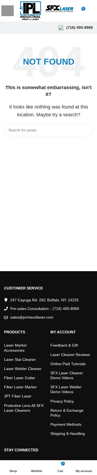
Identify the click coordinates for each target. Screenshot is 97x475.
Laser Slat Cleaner (20, 359)
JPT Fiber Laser (18, 396)
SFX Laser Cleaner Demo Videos (66, 375)
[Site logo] (46, 10)
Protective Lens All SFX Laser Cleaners (24, 408)
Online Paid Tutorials (68, 364)
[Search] (91, 10)
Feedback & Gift (64, 345)
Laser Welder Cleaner (22, 368)
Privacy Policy (62, 401)
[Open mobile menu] (7, 10)
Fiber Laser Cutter (19, 378)
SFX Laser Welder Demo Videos (66, 389)
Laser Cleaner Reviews (70, 354)
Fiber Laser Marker (20, 387)
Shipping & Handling (67, 433)
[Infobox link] (75, 27)
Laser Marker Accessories (15, 347)
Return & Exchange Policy (67, 412)
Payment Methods (65, 424)
